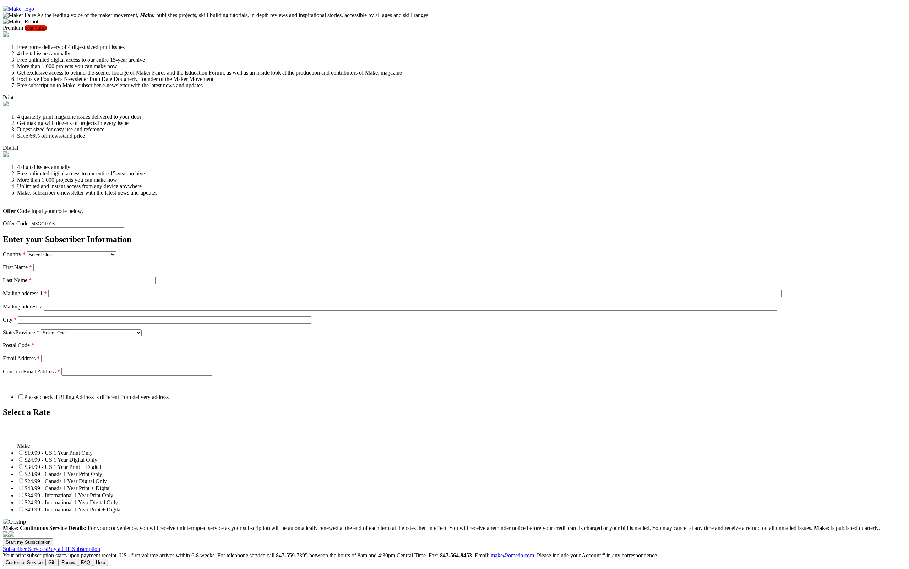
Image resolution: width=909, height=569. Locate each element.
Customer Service (24, 562)
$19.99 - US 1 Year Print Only (59, 453)
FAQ (85, 562)
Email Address (21, 358)
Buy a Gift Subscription (73, 549)
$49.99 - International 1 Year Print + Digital (73, 510)
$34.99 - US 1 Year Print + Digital (63, 467)
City (10, 320)
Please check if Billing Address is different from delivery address (96, 397)
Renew (68, 562)
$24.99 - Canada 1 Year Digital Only (66, 481)
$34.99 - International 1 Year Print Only (69, 495)
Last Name (17, 280)
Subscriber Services (25, 549)
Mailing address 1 (25, 293)
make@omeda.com (512, 555)
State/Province (21, 332)
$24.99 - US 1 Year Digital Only (61, 460)
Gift (52, 562)
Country (14, 254)
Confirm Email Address (31, 371)
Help (100, 562)
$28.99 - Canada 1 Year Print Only (63, 474)
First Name (17, 267)
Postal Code (18, 345)
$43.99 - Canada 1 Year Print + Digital (68, 488)
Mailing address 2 (23, 306)
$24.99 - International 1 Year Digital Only (71, 502)
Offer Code (15, 223)
